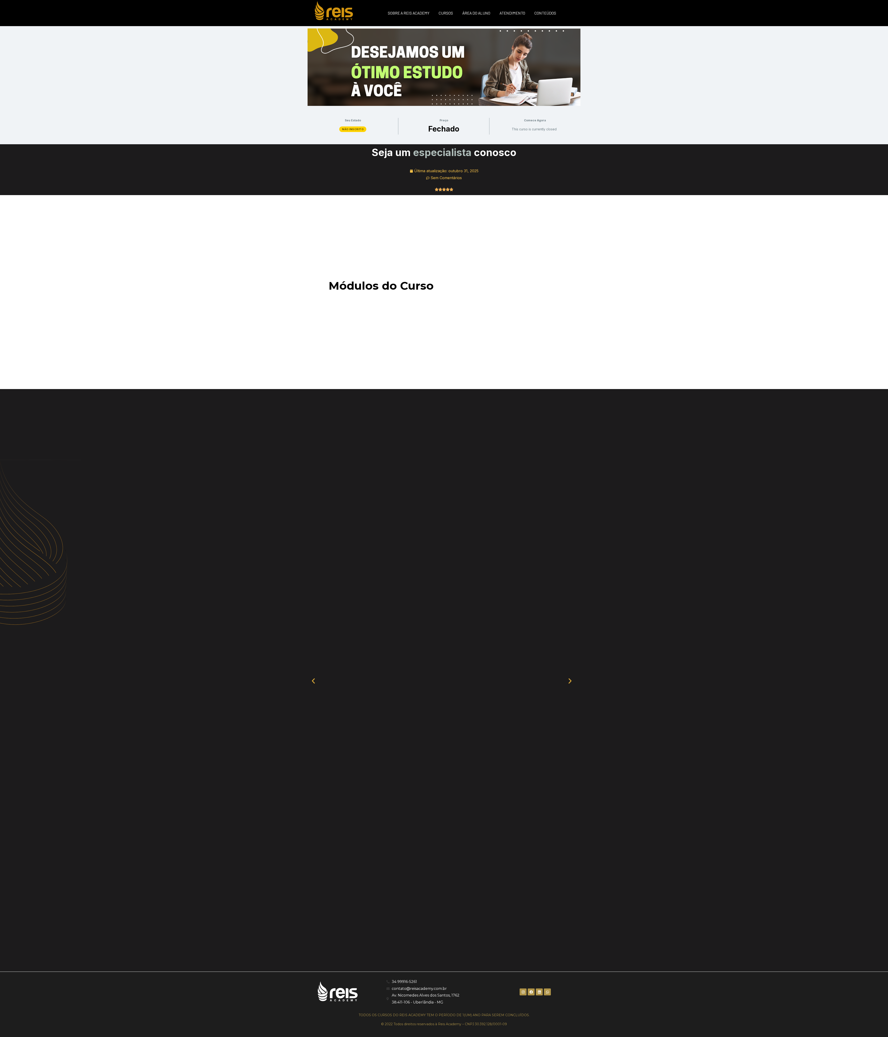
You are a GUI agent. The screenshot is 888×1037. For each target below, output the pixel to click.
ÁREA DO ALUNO (476, 13)
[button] (315, 680)
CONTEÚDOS (545, 13)
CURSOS (446, 13)
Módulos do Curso (381, 285)
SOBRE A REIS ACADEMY (408, 13)
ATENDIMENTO (512, 13)
